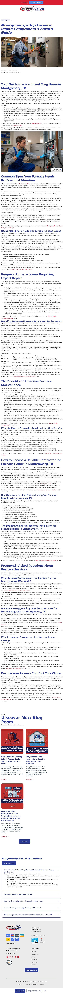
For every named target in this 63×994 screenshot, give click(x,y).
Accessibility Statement (32, 984)
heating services (36, 123)
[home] (27, 8)
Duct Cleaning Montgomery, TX (15, 668)
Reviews (34, 957)
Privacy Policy (21, 984)
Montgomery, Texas (24, 184)
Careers (34, 965)
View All (24, 841)
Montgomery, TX (46, 484)
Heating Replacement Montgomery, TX (46, 560)
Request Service (31, 970)
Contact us (8, 863)
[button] (45, 990)
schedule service (17, 125)
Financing (34, 959)
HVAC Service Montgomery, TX (47, 490)
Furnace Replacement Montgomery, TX (24, 376)
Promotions (35, 954)
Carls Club (34, 962)
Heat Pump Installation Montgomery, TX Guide (17, 590)
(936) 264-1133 (10, 953)
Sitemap (41, 984)
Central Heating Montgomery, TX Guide (21, 269)
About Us (34, 952)
